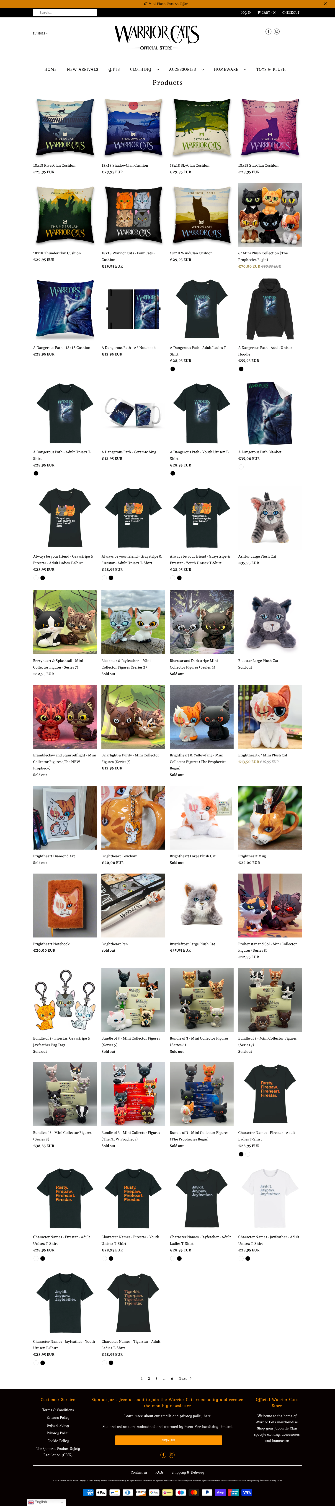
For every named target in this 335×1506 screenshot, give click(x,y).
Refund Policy (58, 1425)
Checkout (291, 12)
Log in (246, 12)
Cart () (269, 12)
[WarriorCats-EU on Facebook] (268, 31)
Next (182, 1378)
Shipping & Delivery (188, 1472)
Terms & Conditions (58, 1410)
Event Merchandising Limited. (208, 1426)
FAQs (159, 1472)
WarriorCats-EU (66, 1480)
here (207, 1416)
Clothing (142, 69)
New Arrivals (82, 69)
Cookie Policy (58, 1440)
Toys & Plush (271, 69)
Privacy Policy (58, 1433)
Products (167, 83)
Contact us (139, 1472)
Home (50, 69)
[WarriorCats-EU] (167, 39)
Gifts (114, 69)
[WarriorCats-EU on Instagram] (277, 31)
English (40, 1502)
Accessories (184, 69)
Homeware (228, 69)
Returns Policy (58, 1417)
